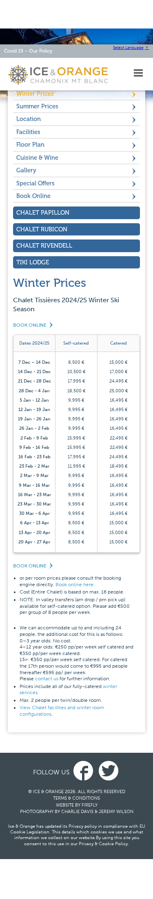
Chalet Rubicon (41, 229)
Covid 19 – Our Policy (28, 51)
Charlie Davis (77, 811)
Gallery (26, 170)
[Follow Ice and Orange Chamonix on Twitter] (108, 772)
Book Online (33, 196)
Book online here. (75, 584)
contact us (46, 678)
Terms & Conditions (76, 798)
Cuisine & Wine (37, 157)
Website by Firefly (77, 805)
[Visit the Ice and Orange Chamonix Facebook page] (83, 772)
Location (28, 119)
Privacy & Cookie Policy (103, 843)
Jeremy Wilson (116, 811)
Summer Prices (37, 106)
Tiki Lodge (32, 262)
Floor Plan (30, 144)
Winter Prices (35, 93)
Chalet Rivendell (44, 245)
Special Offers (35, 183)
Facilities (28, 132)
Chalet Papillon (42, 212)
